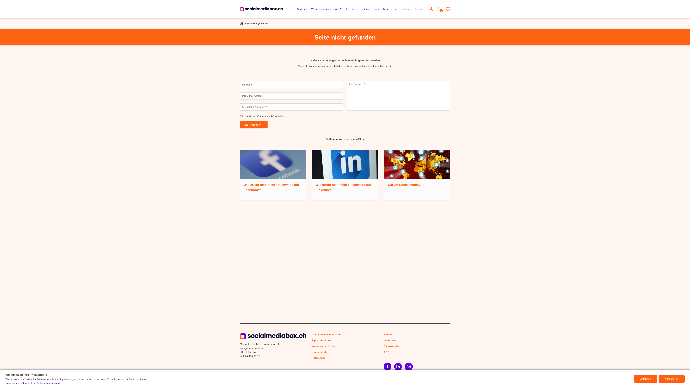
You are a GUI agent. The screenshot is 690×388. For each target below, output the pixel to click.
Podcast (365, 9)
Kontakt (405, 9)
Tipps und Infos (321, 340)
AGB (386, 352)
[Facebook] (387, 366)
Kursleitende (319, 352)
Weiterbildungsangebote (325, 9)
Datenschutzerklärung (17, 383)
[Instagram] (409, 366)
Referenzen (390, 9)
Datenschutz (391, 346)
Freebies (351, 9)
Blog (376, 9)
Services (302, 9)
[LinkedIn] (398, 366)
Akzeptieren (671, 378)
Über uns (419, 9)
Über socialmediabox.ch (326, 334)
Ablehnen (645, 378)
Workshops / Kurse (323, 346)
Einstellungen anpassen (46, 383)
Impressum (390, 340)
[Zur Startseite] (241, 24)
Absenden (255, 124)
